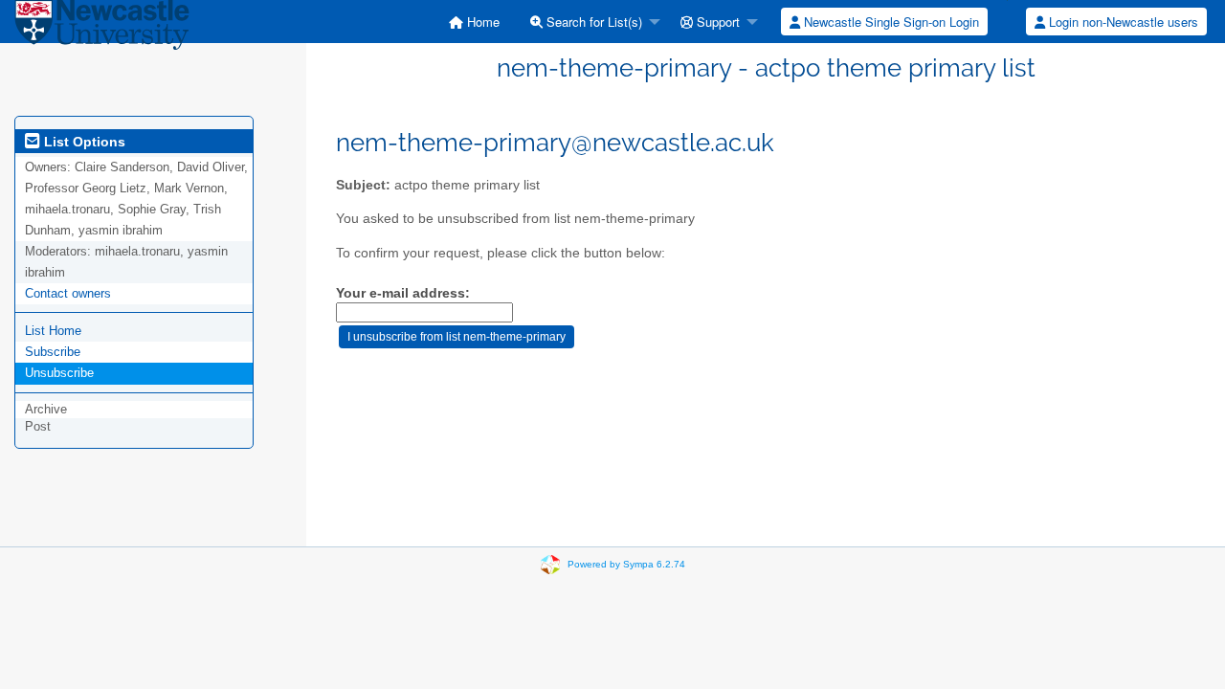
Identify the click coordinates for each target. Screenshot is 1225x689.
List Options (82, 141)
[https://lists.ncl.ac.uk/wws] (101, 28)
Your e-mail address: (403, 293)
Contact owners (68, 293)
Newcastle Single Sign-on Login (889, 21)
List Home (53, 330)
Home (481, 21)
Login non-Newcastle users (1121, 21)
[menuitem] (474, 21)
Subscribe (52, 351)
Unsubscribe (59, 373)
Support (716, 21)
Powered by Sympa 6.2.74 (626, 564)
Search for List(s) (592, 21)
